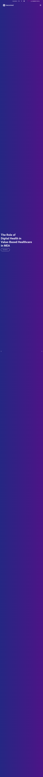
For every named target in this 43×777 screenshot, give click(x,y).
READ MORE (5, 249)
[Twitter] (21, 1)
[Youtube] (24, 1)
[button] (1, 351)
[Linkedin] (19, 1)
